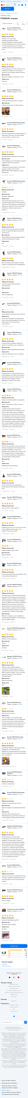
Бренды (8, 13)
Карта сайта (14, 996)
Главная (2, 13)
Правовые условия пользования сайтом (14, 1028)
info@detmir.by (17, 1047)
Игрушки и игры (6, 966)
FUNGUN (14, 13)
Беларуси (17, 1030)
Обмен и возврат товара (14, 986)
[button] (7, 9)
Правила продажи (14, 988)
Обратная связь (14, 994)
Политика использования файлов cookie (14, 992)
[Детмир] (3, 5)
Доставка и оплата (14, 984)
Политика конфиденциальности (14, 990)
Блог (14, 1009)
